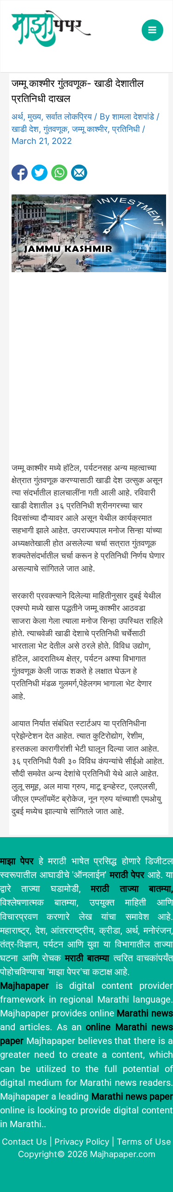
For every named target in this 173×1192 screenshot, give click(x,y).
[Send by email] (79, 173)
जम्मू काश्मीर (89, 129)
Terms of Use (144, 1141)
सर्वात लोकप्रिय (69, 116)
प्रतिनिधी (126, 129)
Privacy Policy (81, 1141)
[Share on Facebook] (20, 173)
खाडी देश (25, 129)
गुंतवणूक (55, 129)
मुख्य (34, 116)
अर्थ (17, 116)
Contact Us (24, 1141)
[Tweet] (39, 173)
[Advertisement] (86, 371)
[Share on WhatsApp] (59, 173)
